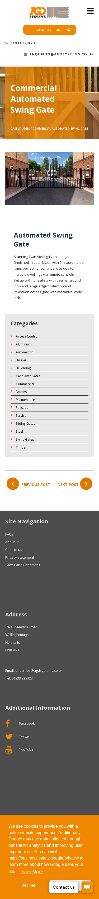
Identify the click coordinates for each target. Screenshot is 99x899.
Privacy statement (19, 557)
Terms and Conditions (22, 565)
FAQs (9, 534)
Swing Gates (24, 439)
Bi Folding (23, 368)
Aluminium (23, 344)
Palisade (22, 407)
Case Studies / (21, 128)
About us (12, 542)
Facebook (26, 723)
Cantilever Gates (27, 376)
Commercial (24, 384)
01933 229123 (22, 43)
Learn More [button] (31, 872)
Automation (24, 352)
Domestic (22, 391)
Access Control (26, 336)
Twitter (24, 736)
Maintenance (25, 399)
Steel (19, 431)
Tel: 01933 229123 (19, 678)
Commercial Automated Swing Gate (60, 128)
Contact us (49, 30)
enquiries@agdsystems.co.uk (61, 54)
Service (20, 415)
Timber (21, 447)
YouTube (26, 749)
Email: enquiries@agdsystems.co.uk (34, 670)
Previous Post (35, 484)
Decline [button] (28, 885)
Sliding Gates (25, 423)
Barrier (20, 360)
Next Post (68, 484)
